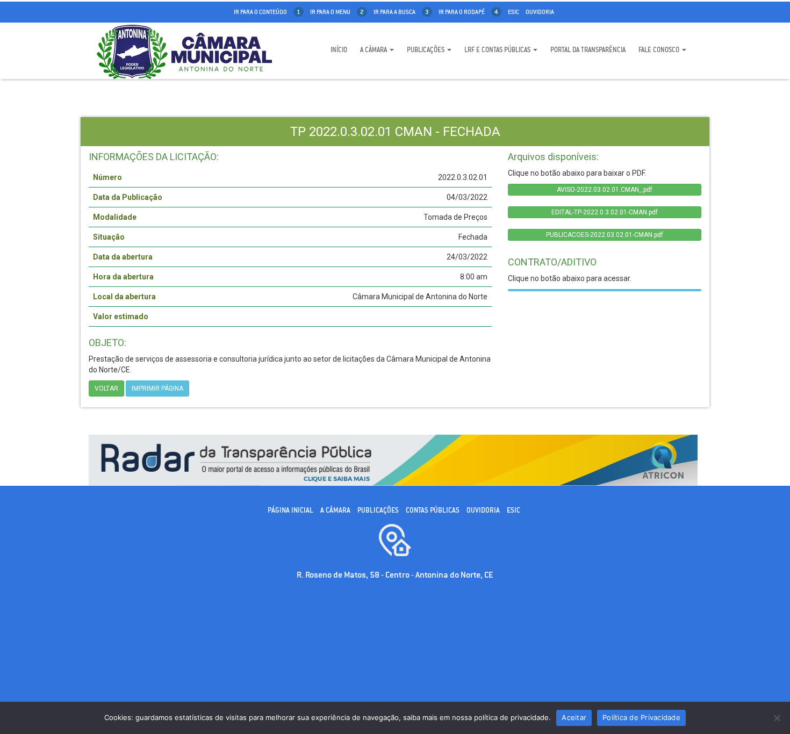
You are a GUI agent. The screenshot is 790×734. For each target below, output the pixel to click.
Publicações (426, 50)
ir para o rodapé (468, 12)
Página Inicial (290, 510)
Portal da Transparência (588, 50)
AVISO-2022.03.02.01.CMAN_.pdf (604, 189)
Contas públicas (432, 510)
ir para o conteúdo (267, 12)
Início (339, 50)
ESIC (513, 510)
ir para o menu (337, 12)
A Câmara (374, 50)
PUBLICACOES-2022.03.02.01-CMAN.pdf (604, 235)
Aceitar (574, 717)
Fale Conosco (659, 50)
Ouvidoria (540, 12)
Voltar (106, 388)
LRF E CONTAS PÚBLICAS (498, 50)
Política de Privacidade (641, 717)
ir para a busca (401, 12)
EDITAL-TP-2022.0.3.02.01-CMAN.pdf (604, 212)
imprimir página (157, 388)
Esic (513, 12)
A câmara (335, 510)
